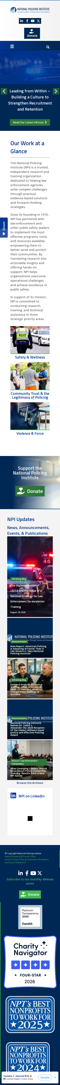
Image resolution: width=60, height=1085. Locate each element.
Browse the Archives (30, 783)
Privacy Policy (29, 856)
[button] (22, 21)
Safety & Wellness (30, 357)
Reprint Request (12, 856)
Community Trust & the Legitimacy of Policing (30, 395)
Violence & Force (30, 433)
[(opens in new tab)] (30, 916)
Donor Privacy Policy (14, 859)
